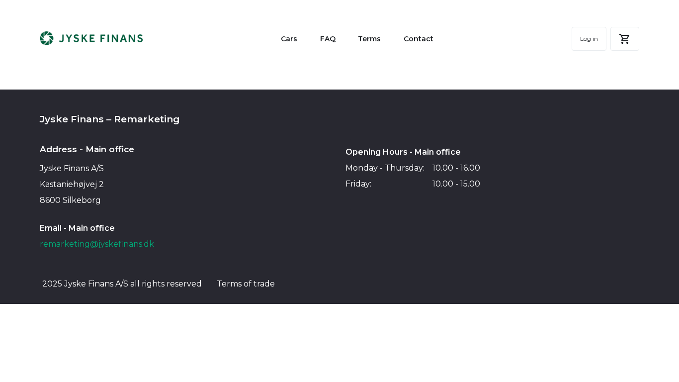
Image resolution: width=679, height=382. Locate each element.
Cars (289, 38)
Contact (418, 38)
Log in (589, 38)
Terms (369, 38)
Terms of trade (246, 283)
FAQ (328, 38)
